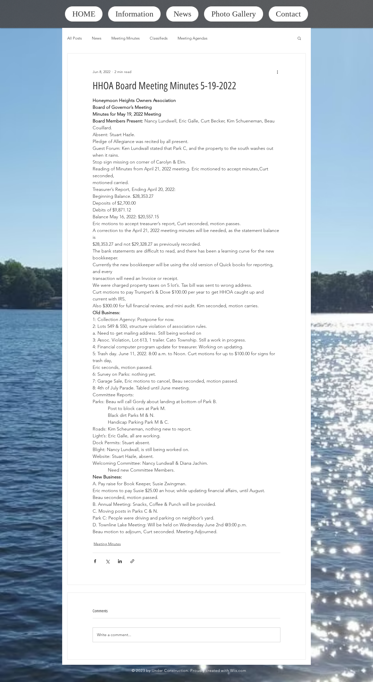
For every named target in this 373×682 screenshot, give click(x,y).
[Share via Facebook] (95, 561)
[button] (299, 38)
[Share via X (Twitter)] (107, 561)
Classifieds (158, 38)
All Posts (74, 38)
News (96, 38)
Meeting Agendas (192, 38)
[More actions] (277, 72)
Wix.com (238, 670)
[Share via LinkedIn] (119, 561)
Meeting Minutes (125, 38)
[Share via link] (132, 561)
